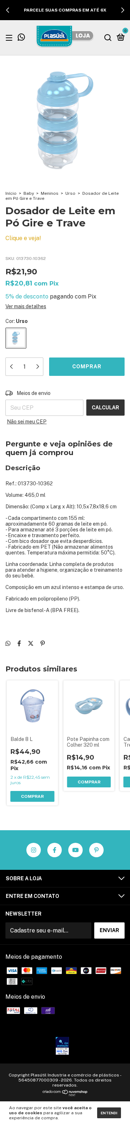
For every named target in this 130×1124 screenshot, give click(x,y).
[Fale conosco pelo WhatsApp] (21, 37)
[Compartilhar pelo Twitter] (31, 643)
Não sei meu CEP (27, 421)
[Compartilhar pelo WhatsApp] (7, 643)
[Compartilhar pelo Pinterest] (42, 643)
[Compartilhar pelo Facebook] (19, 643)
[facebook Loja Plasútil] (54, 850)
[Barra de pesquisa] (108, 37)
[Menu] (10, 37)
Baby (28, 193)
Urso (70, 193)
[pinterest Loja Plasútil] (96, 850)
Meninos (49, 193)
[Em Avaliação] (62, 1046)
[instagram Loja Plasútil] (33, 850)
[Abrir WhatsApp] (112, 1106)
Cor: (16, 321)
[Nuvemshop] (65, 1094)
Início (11, 193)
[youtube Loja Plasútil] (75, 850)
